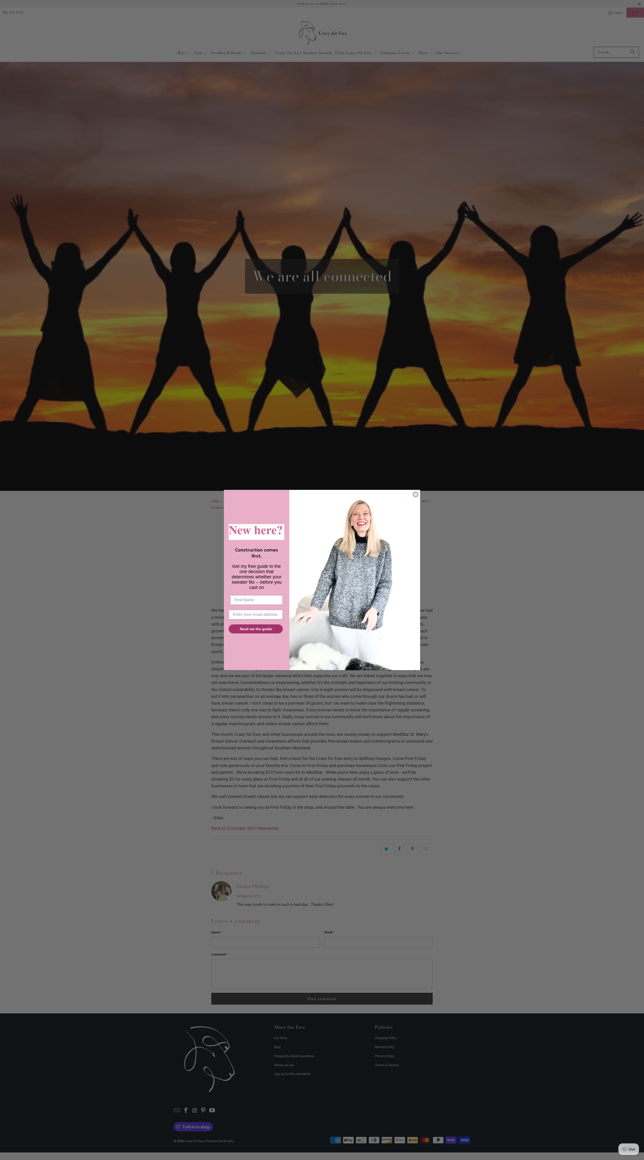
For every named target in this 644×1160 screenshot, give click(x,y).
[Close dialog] (415, 494)
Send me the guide (256, 629)
